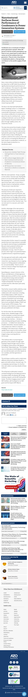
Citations (5, 401)
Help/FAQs (16, 621)
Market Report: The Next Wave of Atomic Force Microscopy (18, 507)
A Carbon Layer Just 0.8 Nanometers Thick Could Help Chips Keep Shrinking (18, 462)
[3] (5, 453)
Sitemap (16, 623)
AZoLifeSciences (18, 600)
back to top (22, 651)
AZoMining (6, 602)
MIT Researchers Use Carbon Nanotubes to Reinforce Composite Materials (15, 168)
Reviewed (6, 44)
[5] (5, 469)
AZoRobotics (7, 594)
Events (15, 613)
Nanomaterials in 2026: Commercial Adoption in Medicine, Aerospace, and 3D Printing (19, 501)
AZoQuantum (17, 594)
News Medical (17, 598)
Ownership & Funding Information (9, 646)
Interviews (6, 619)
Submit (24, 429)
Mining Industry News (13, 569)
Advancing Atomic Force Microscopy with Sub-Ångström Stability (13, 541)
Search (5, 628)
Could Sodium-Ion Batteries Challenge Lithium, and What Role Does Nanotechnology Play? (18, 516)
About (5, 626)
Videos (5, 615)
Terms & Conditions (8, 638)
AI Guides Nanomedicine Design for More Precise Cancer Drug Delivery (18, 468)
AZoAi (15, 596)
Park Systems (7, 545)
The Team (16, 625)
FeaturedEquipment (22, 434)
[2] (5, 445)
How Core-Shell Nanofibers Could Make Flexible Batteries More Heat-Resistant (18, 446)
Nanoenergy (14, 14)
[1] (5, 439)
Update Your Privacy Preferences (14, 692)
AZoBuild (6, 600)
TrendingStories (5, 434)
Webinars (6, 617)
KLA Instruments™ (8, 553)
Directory (6, 621)
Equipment (6, 613)
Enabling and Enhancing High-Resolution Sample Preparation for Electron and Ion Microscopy (12, 549)
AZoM (5, 593)
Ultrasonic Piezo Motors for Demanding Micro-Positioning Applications (14, 535)
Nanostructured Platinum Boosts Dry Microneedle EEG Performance (19, 438)
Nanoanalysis (22, 14)
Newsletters (7, 632)
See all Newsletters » (7, 583)
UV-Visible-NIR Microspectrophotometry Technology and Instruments (13, 527)
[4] (5, 461)
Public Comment (22, 425)
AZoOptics (6, 598)
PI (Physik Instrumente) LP (10, 538)
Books (15, 609)
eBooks (16, 611)
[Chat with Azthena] (24, 694)
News (8, 14)
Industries (16, 619)
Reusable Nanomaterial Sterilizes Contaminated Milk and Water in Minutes (18, 454)
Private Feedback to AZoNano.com (18, 427)
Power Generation (12, 576)
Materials (16, 615)
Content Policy (7, 643)
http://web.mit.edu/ (6, 390)
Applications (17, 617)
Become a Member (8, 630)
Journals (6, 623)
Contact (5, 634)
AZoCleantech (7, 596)
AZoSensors (17, 593)
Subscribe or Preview (13, 565)
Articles (5, 611)
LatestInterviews (14, 434)
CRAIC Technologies (8, 531)
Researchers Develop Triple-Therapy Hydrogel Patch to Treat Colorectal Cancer (15, 154)
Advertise (6, 636)
